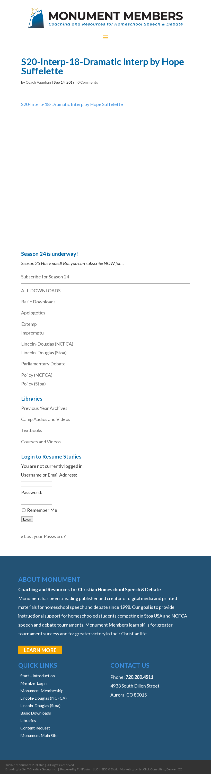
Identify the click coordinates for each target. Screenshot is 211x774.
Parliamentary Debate (43, 363)
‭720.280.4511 (139, 677)
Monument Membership (42, 690)
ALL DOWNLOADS (40, 290)
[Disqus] (105, 173)
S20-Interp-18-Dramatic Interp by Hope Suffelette (72, 104)
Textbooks (31, 430)
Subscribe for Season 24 (45, 276)
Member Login (33, 683)
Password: (31, 492)
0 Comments (87, 82)
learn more (40, 650)
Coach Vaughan (38, 82)
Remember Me (42, 510)
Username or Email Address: (49, 475)
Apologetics (33, 312)
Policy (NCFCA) (36, 375)
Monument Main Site (38, 735)
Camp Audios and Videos (45, 419)
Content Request (35, 727)
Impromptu (32, 333)
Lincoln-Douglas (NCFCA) (47, 344)
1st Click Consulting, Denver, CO (160, 769)
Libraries (28, 720)
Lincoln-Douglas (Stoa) (44, 352)
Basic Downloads (38, 301)
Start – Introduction (37, 675)
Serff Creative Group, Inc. (39, 769)
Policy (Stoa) (33, 383)
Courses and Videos (41, 441)
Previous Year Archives (44, 408)
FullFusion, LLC (87, 769)
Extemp (29, 324)
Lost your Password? (45, 536)
